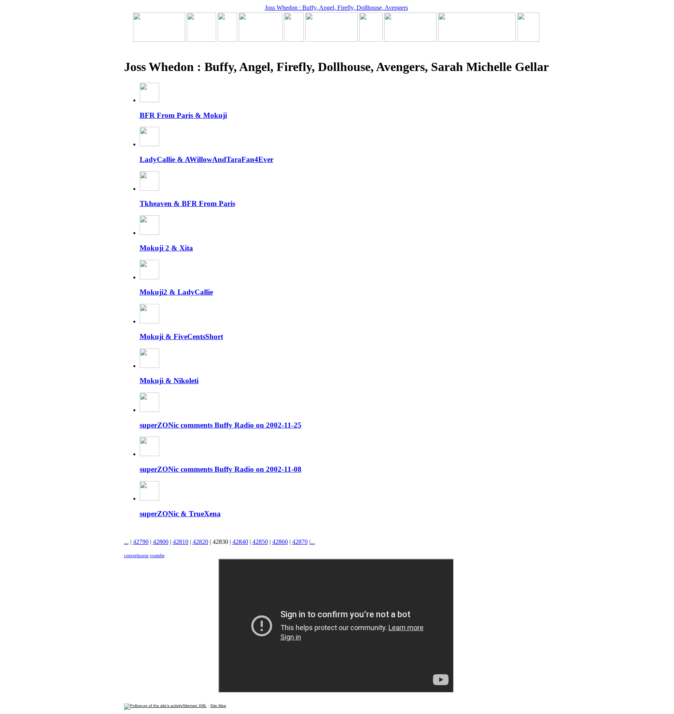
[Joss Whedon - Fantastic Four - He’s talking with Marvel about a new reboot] (477, 39)
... (126, 541)
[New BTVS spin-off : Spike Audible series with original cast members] (201, 39)
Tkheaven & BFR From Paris (187, 203)
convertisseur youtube (144, 555)
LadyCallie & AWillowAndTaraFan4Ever (206, 159)
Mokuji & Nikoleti (169, 381)
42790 (141, 541)
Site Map (218, 705)
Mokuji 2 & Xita (166, 248)
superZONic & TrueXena (180, 514)
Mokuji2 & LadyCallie (176, 292)
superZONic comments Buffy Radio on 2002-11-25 (221, 425)
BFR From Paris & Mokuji (183, 115)
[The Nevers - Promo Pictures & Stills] (294, 39)
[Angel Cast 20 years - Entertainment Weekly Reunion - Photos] (528, 39)
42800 (160, 541)
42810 (180, 541)
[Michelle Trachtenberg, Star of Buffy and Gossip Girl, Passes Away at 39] (159, 39)
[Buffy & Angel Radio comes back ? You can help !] (410, 39)
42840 (240, 541)
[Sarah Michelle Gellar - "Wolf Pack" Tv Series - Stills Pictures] (260, 39)
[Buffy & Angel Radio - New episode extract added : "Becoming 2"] (331, 39)
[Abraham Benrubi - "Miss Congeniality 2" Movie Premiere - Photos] (371, 39)
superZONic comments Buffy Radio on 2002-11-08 (221, 469)
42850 (260, 541)
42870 (300, 541)
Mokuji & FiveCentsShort (181, 336)
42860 (280, 541)
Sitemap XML (195, 705)
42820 (200, 541)
